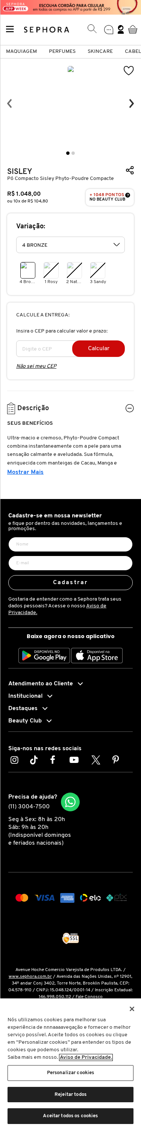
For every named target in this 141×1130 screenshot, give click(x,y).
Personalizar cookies (70, 1072)
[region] (70, 1064)
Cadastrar (70, 583)
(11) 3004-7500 (29, 807)
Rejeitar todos (70, 1094)
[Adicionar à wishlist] (129, 70)
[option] (70, 103)
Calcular (98, 349)
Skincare (100, 51)
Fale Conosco (89, 997)
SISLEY (19, 171)
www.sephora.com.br (30, 976)
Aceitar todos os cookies (70, 1116)
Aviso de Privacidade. (86, 1057)
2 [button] (73, 153)
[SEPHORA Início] (47, 29)
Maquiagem (21, 51)
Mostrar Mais (25, 472)
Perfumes (62, 51)
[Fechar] (132, 1009)
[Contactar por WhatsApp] (70, 802)
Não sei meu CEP (36, 366)
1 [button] (68, 153)
